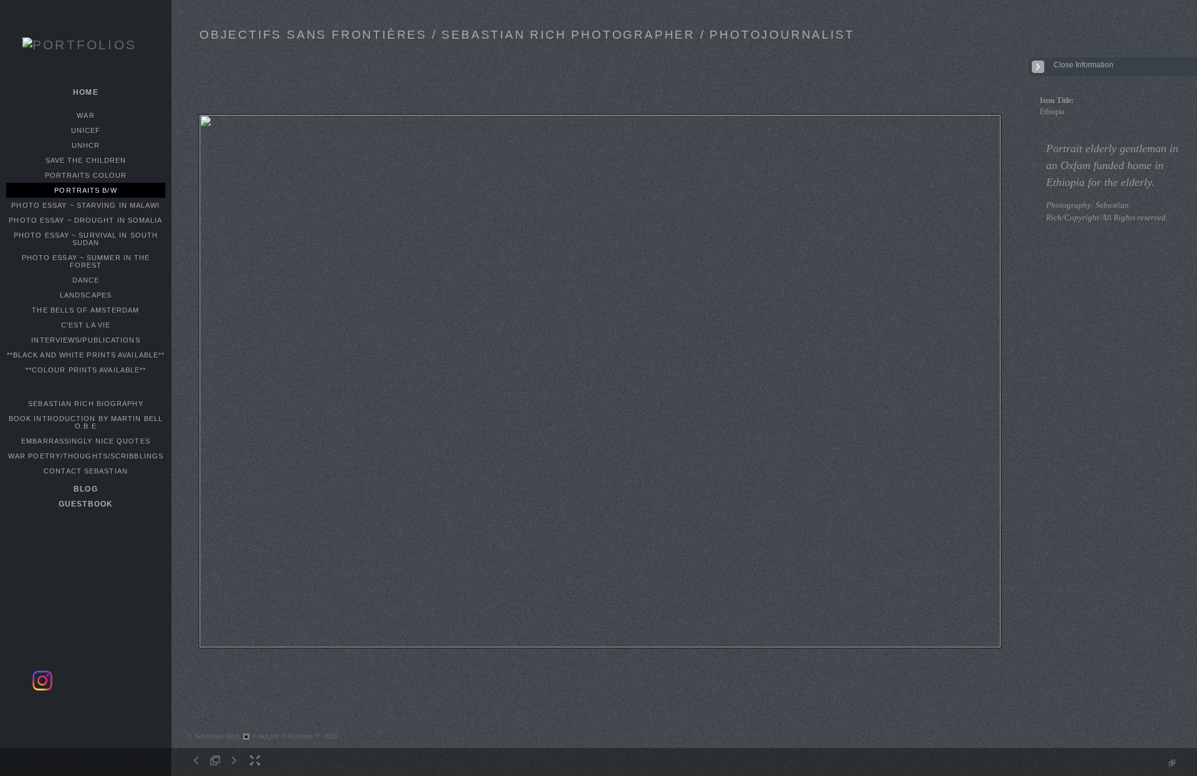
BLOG (85, 489)
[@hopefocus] (42, 688)
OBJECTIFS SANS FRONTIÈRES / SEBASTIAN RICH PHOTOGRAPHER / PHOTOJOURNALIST (527, 34)
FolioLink (265, 736)
